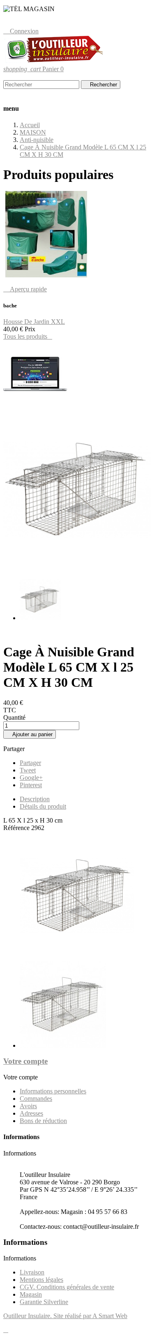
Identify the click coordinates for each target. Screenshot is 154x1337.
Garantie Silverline (44, 1301)
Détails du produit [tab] (43, 806)
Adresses (31, 1113)
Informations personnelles (53, 1091)
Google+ (31, 777)
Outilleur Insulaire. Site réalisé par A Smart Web (65, 1315)
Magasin (31, 1294)
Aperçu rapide (25, 289)
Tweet (28, 770)
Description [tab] (35, 798)
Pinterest (31, 784)
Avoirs (28, 1105)
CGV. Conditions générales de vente (67, 1287)
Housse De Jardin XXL (34, 321)
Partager (30, 762)
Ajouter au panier (30, 734)
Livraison (32, 1272)
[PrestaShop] (35, 405)
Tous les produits (27, 336)
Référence (17, 827)
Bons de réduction (43, 1120)
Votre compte (25, 1061)
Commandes (36, 1098)
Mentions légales (41, 1279)
